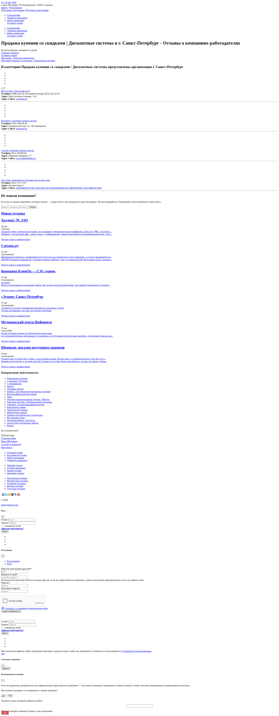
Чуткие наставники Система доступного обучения (26, 310)
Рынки (10, 425)
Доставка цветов (15, 389)
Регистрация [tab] (13, 561)
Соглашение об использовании (135, 651)
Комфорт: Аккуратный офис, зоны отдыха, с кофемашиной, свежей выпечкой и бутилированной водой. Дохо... (56, 234)
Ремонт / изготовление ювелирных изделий (28, 391)
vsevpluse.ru (21, 99)
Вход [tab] (9, 564)
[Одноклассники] (9, 494)
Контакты (6, 447)
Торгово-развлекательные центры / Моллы (28, 399)
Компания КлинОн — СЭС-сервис (28, 271)
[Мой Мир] (12, 494)
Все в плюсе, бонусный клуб (15, 91)
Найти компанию (15, 20)
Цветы (10, 386)
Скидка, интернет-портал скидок (17, 150)
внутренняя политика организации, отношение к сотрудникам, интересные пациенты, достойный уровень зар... (57, 336)
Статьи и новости (11, 444)
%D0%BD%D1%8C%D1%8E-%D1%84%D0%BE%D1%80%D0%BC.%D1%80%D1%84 (59, 188)
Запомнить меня (12, 526)
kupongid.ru (21, 128)
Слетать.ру (10, 245)
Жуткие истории (15, 486)
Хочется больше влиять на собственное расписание (26, 333)
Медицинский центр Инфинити (26, 322)
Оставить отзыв (15, 23)
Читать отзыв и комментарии (15, 239)
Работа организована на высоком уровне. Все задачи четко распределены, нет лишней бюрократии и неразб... (55, 285)
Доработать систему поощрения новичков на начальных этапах (32, 308)
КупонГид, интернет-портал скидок (19, 121)
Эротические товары (17, 410)
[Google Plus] (18, 494)
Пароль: (5, 582)
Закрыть (6, 668)
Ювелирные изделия (17, 378)
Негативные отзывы (17, 478)
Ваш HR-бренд (9, 441)
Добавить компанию (17, 18)
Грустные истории (16, 488)
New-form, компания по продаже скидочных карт (25, 180)
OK (3, 654)
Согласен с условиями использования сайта (26, 608)
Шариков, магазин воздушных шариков (33, 347)
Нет (10, 696)
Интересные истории (17, 481)
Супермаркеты (14, 383)
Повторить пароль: (10, 588)
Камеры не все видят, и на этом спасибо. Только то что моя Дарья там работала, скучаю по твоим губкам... (54, 361)
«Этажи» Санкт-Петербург (22, 296)
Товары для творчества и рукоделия (24, 415)
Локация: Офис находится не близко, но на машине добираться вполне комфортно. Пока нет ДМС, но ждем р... (56, 231)
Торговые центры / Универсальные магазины (29, 402)
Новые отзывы (14, 470)
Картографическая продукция (22, 394)
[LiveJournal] (15, 494)
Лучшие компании (16, 468)
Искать (33, 207)
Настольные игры (16, 418)
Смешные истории (16, 483)
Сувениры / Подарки (17, 381)
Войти (4, 7)
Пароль (4, 522)
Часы (9, 397)
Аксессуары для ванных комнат (23, 423)
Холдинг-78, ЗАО (14, 220)
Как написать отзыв (17, 455)
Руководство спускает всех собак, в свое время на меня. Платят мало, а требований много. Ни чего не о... (53, 359)
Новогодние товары (17, 412)
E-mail (4, 519)
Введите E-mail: (9, 574)
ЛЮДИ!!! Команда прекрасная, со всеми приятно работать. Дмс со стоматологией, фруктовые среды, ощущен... (56, 259)
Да (3, 696)
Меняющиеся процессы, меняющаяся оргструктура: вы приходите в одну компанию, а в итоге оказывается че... (56, 257)
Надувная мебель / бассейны (21, 420)
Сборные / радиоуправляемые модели (25, 404)
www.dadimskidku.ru (26, 158)
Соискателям (13, 15)
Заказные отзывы (15, 473)
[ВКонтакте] (3, 494)
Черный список (14, 465)
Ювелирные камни (16, 407)
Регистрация (15, 7)
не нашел (5, 282)
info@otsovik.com (9, 505)
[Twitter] (6, 494)
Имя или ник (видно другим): (16, 569)
